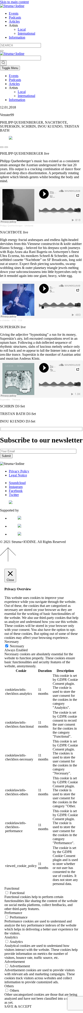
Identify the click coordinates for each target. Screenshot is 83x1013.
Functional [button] (11, 888)
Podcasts (15, 17)
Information (17, 37)
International (26, 33)
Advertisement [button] (14, 962)
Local (22, 29)
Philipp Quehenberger (11, 225)
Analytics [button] (11, 937)
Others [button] (9, 986)
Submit (6, 456)
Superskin (5, 399)
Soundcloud (17, 483)
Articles (14, 21)
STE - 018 (17, 320)
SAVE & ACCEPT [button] (18, 1006)
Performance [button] (13, 913)
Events (13, 13)
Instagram (16, 487)
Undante (29, 225)
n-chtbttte (5, 320)
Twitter (14, 495)
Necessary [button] (11, 642)
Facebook (16, 491)
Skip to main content (14, 2)
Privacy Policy (19, 471)
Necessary (17, 646)
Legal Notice (18, 475)
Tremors (16, 399)
